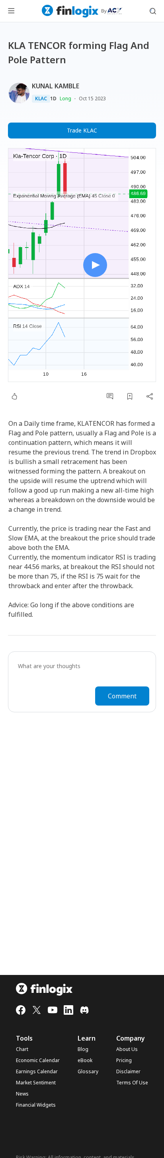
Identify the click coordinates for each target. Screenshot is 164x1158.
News (22, 1094)
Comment (122, 696)
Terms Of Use (132, 1083)
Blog (83, 1049)
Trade (82, 130)
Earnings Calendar (37, 1071)
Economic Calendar (38, 1060)
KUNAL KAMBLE (55, 86)
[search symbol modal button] (153, 11)
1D (53, 99)
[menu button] (11, 11)
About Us (127, 1049)
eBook (85, 1060)
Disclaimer (128, 1071)
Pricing (124, 1060)
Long (65, 98)
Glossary (88, 1071)
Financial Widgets (36, 1105)
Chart (22, 1049)
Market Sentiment (36, 1083)
